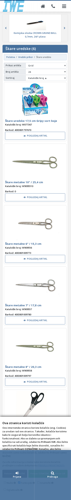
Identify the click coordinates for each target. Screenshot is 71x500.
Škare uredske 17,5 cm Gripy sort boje (31, 121)
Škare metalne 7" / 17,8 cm (23, 305)
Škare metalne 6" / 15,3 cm (23, 243)
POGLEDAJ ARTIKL (37, 135)
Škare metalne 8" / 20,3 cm (23, 367)
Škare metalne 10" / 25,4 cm (24, 182)
